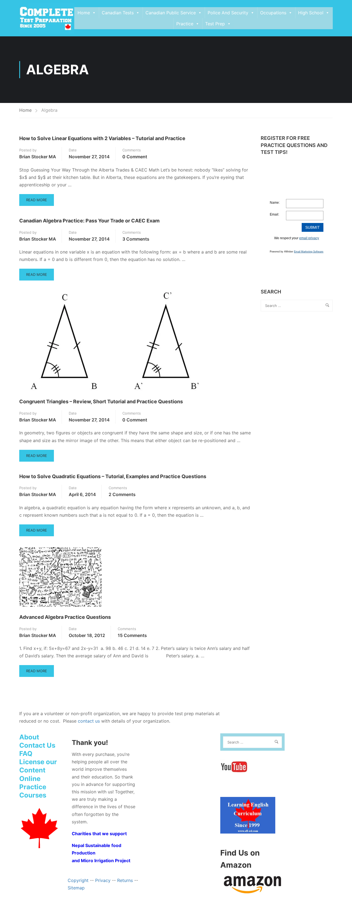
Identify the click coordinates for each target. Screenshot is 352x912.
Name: (275, 203)
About (29, 737)
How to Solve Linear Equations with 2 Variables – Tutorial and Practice (102, 138)
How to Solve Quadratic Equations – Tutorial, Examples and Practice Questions (112, 476)
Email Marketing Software (308, 251)
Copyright (78, 880)
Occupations (273, 12)
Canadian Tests (118, 12)
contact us (89, 721)
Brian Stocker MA (37, 156)
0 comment (134, 156)
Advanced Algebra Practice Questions (65, 617)
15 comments (132, 635)
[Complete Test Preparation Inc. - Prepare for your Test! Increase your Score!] (46, 18)
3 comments (135, 239)
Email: (274, 214)
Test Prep (215, 23)
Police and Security (228, 12)
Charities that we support (99, 833)
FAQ (25, 754)
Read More (36, 201)
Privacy (103, 880)
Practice (184, 23)
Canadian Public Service (170, 12)
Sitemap (76, 888)
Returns (125, 880)
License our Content (38, 766)
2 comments (122, 494)
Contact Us (37, 745)
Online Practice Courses (32, 787)
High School (310, 12)
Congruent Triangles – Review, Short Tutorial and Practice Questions (101, 401)
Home (84, 12)
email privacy (309, 238)
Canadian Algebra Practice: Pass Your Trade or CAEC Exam (89, 221)
